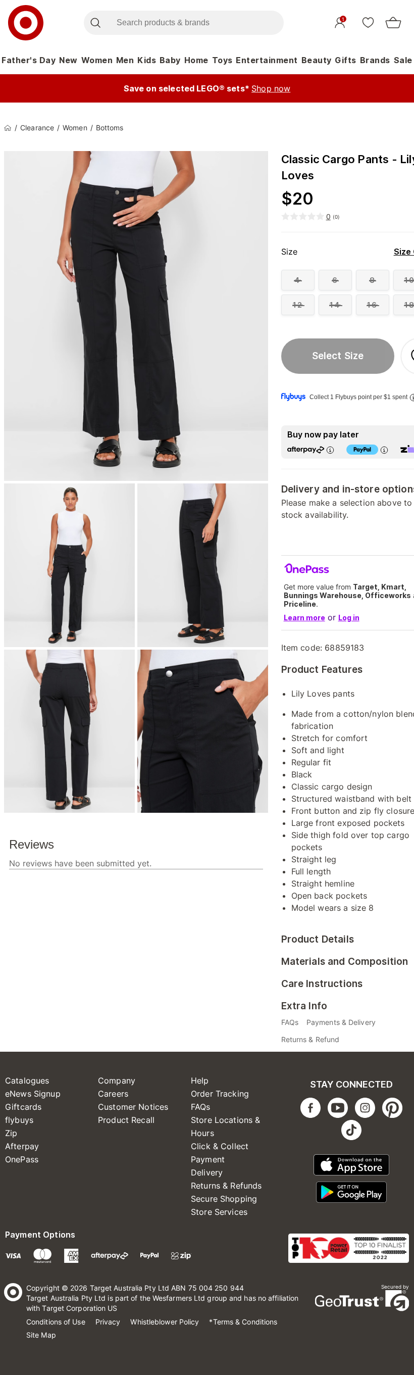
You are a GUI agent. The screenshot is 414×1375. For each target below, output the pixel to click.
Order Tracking (220, 1094)
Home (196, 60)
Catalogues (27, 1080)
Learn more (304, 617)
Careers (113, 1094)
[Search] (95, 23)
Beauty (316, 60)
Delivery (207, 1172)
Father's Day (29, 60)
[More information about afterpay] (330, 450)
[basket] (393, 23)
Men (125, 60)
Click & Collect (219, 1146)
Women (97, 60)
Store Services (219, 1212)
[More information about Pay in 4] (384, 450)
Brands (375, 60)
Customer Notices (133, 1107)
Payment (208, 1159)
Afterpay (22, 1146)
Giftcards (23, 1107)
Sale (403, 60)
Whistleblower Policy (164, 1321)
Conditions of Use (55, 1321)
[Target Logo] (25, 22)
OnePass (21, 1159)
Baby (170, 60)
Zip (11, 1133)
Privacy (108, 1321)
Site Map (41, 1335)
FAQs (201, 1107)
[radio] (298, 280)
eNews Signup (33, 1094)
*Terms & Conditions (243, 1321)
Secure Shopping (224, 1199)
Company (116, 1080)
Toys (222, 60)
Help (200, 1080)
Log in (348, 617)
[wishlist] (368, 22)
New (68, 60)
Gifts (345, 60)
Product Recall (126, 1120)
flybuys (19, 1120)
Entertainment (267, 60)
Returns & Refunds (226, 1186)
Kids (146, 60)
